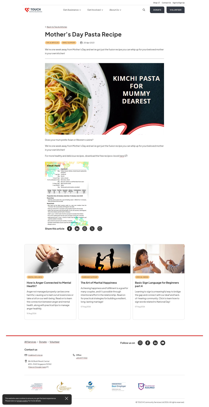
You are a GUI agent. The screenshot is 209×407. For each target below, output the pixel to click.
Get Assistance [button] (71, 9)
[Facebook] (69, 228)
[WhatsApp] (84, 228)
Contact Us (166, 3)
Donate (157, 10)
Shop (156, 3)
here (123, 155)
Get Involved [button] (94, 9)
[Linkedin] (155, 342)
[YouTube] (162, 342)
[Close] (66, 398)
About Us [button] (114, 9)
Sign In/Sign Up (179, 3)
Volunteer (175, 10)
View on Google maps (38, 367)
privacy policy (22, 401)
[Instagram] (140, 342)
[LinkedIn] (77, 228)
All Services (30, 341)
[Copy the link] (99, 228)
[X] (92, 228)
